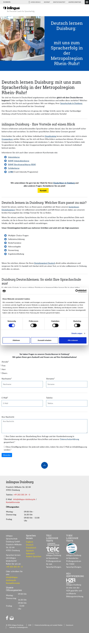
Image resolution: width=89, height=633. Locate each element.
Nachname (7, 378)
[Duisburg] (11, 8)
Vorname (50, 378)
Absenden (7, 455)
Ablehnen (16, 340)
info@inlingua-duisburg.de (24, 499)
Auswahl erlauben (44, 340)
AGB (29, 625)
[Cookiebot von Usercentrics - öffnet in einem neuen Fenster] (77, 291)
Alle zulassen (73, 340)
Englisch (29, 541)
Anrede (5, 361)
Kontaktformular (13, 502)
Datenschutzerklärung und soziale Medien (49, 625)
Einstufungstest (59, 2)
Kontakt (47, 2)
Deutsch (29, 544)
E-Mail (5, 397)
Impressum (69, 625)
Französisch (31, 547)
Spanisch (30, 550)
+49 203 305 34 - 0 (21, 494)
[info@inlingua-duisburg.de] (12, 618)
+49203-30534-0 (35, 2)
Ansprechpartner (74, 2)
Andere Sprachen (33, 556)
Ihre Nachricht (8, 417)
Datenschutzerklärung (69, 439)
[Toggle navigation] (87, 2)
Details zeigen (77, 333)
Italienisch (30, 553)
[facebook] (7, 618)
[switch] (33, 325)
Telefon (49, 397)
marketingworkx (22, 627)
